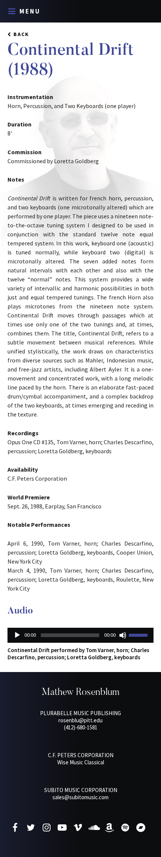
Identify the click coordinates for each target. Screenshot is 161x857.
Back (21, 34)
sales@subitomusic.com (80, 797)
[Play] (17, 635)
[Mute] (123, 635)
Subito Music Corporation (80, 790)
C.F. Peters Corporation (80, 755)
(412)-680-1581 (80, 727)
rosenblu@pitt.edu (80, 720)
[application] (80, 635)
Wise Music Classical (80, 762)
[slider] (139, 634)
